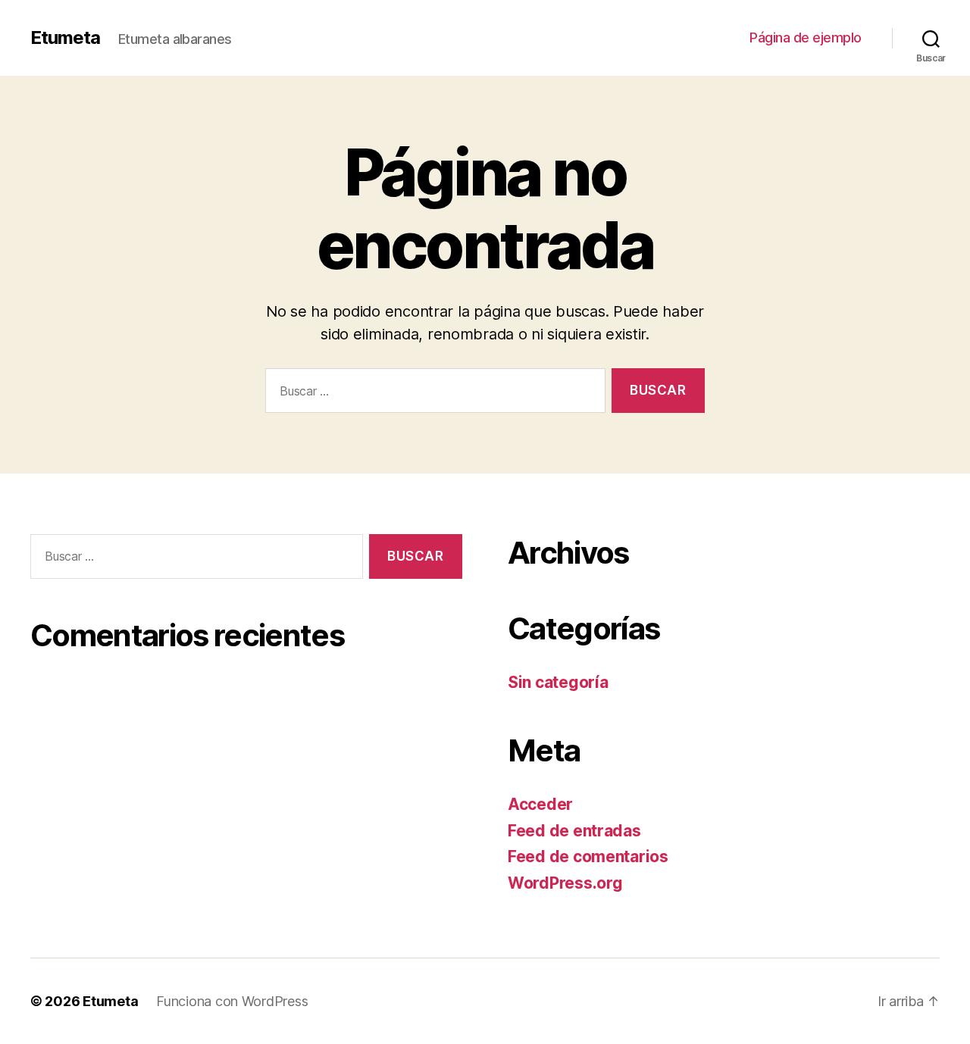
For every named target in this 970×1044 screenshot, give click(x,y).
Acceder (540, 804)
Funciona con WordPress (232, 1001)
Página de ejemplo (805, 37)
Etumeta (65, 38)
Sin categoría (558, 682)
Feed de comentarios (588, 856)
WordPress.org (565, 883)
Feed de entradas (574, 830)
